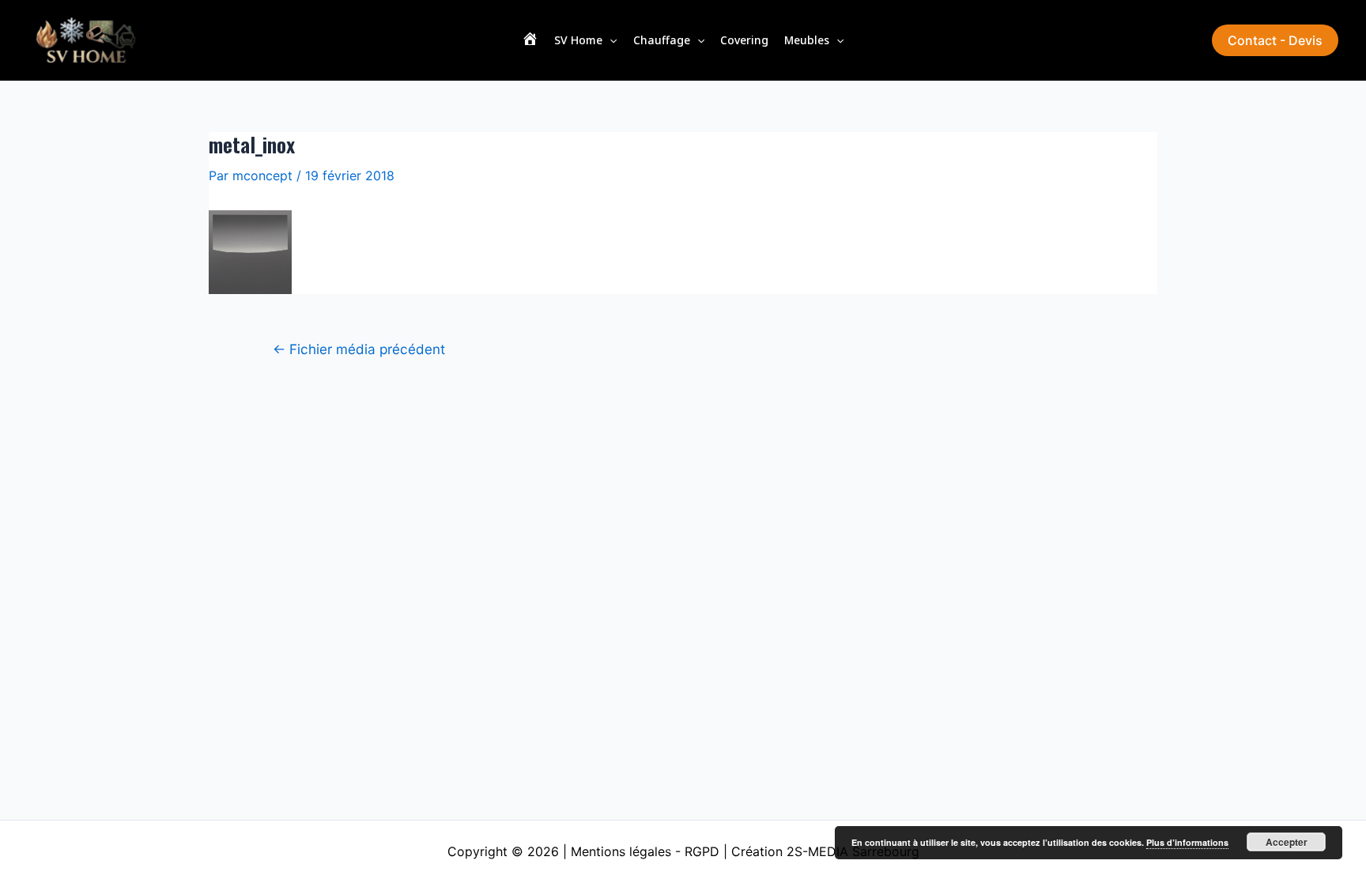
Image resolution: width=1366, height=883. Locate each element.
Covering (744, 39)
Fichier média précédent (359, 349)
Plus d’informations (1187, 842)
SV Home (578, 39)
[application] (609, 40)
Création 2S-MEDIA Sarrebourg (825, 851)
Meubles (806, 39)
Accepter (1287, 842)
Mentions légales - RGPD (645, 851)
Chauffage (661, 39)
